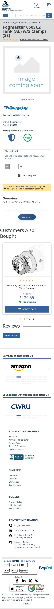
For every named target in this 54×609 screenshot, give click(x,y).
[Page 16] (45, 379)
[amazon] (21, 367)
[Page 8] (45, 377)
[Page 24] (45, 381)
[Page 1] (8, 377)
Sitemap (27, 604)
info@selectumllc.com (24, 530)
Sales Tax (13, 478)
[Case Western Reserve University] (21, 406)
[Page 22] (34, 381)
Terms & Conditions (17, 446)
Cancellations (15, 485)
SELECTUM (7, 9)
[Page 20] (24, 381)
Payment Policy (15, 502)
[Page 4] (24, 377)
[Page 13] (29, 379)
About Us (13, 436)
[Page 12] (24, 379)
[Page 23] (39, 381)
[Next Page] (48, 368)
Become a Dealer (16, 449)
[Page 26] (29, 383)
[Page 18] (13, 381)
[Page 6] (34, 377)
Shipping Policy (16, 505)
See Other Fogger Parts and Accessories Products (24, 157)
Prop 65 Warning (39, 210)
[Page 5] (29, 377)
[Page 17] (8, 381)
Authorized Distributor (19, 440)
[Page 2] (13, 377)
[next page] (34, 319)
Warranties (14, 482)
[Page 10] (13, 379)
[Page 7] (39, 377)
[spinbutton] (14, 166)
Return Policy (15, 508)
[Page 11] (19, 379)
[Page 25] (24, 383)
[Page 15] (39, 379)
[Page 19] (19, 381)
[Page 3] (19, 377)
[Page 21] (29, 381)
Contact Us (13, 475)
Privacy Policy (15, 443)
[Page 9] (8, 379)
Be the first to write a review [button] (34, 40)
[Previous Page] (6, 368)
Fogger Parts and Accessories (25, 22)
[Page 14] (34, 379)
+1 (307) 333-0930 (22, 525)
